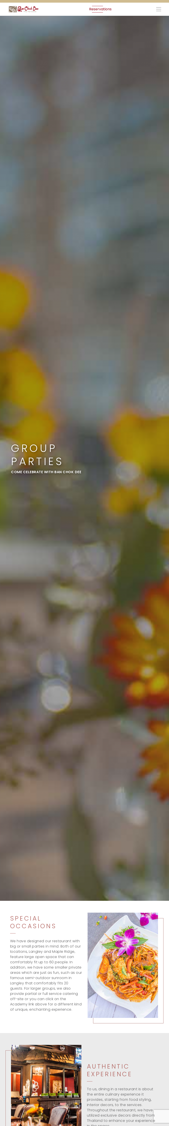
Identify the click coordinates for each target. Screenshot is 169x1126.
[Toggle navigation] (158, 9)
